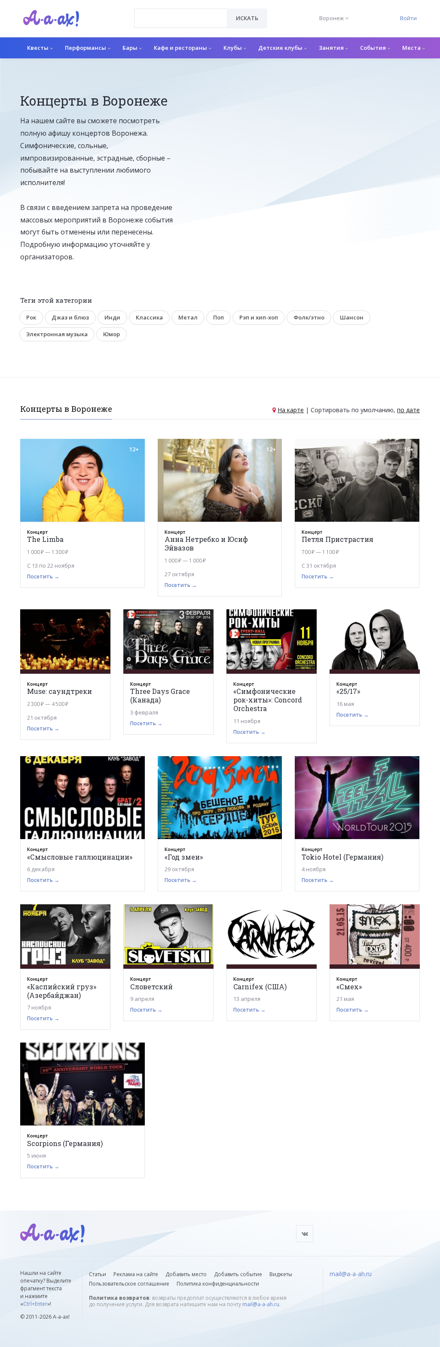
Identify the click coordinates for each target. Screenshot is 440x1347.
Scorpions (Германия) (65, 1143)
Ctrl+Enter (35, 1303)
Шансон (352, 317)
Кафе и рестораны (181, 48)
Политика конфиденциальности (218, 1283)
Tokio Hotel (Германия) (342, 856)
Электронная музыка (57, 334)
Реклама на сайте (135, 1274)
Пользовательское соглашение (129, 1283)
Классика (149, 317)
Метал (188, 317)
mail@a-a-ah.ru (260, 1304)
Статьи (97, 1274)
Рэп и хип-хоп (258, 317)
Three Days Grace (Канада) (160, 695)
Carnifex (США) (260, 986)
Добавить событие (238, 1274)
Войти (408, 18)
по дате (408, 410)
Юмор (111, 334)
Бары (130, 48)
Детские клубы (281, 48)
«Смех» (349, 986)
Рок (31, 317)
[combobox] (180, 18)
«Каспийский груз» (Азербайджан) (61, 991)
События (373, 48)
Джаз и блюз (70, 317)
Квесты (38, 48)
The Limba (45, 539)
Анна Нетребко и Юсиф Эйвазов (206, 543)
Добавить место (186, 1274)
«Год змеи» (184, 856)
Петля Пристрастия (337, 539)
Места (412, 48)
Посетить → (43, 576)
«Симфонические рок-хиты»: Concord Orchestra (267, 700)
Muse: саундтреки (59, 691)
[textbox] (180, 12)
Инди (112, 317)
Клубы (233, 48)
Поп (218, 317)
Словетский (151, 986)
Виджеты (280, 1274)
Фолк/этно (308, 317)
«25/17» (348, 691)
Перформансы (86, 48)
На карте (291, 410)
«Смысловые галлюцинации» (79, 856)
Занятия (332, 48)
